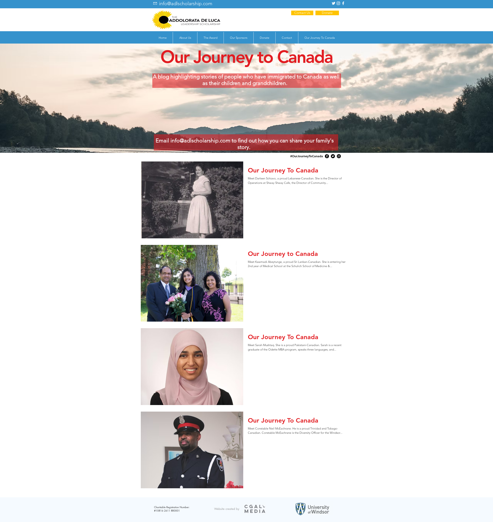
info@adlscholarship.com (200, 140)
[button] (185, 38)
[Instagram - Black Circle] (339, 156)
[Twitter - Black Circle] (333, 156)
